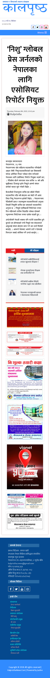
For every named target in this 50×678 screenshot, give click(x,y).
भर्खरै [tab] (13, 250)
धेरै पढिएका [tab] (34, 250)
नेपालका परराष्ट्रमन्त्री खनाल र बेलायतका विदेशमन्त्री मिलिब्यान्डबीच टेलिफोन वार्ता (31, 296)
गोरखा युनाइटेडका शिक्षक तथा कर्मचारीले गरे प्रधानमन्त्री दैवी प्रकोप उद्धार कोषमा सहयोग (31, 274)
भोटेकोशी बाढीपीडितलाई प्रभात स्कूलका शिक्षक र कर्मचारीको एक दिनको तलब (31, 262)
